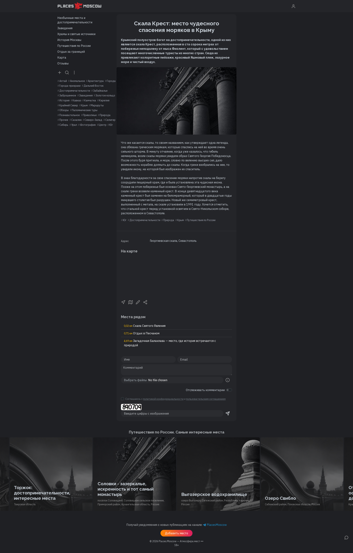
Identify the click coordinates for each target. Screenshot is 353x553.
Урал (74, 124)
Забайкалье (100, 90)
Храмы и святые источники (76, 34)
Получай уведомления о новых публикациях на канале (176, 525)
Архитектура (96, 81)
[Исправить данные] (138, 302)
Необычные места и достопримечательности (74, 20)
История (64, 100)
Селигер (110, 120)
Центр (102, 124)
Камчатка (90, 100)
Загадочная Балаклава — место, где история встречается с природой (170, 343)
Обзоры (64, 110)
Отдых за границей (71, 51)
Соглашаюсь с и (175, 399)
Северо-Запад (93, 120)
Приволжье (90, 115)
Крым (84, 105)
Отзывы (63, 63)
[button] (123, 302)
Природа (105, 115)
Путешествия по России (74, 46)
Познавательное (69, 115)
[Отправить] (227, 413)
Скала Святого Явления (144, 326)
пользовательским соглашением (206, 399)
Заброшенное (67, 95)
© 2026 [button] (176, 541)
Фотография (88, 124)
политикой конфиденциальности (163, 399)
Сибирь (63, 124)
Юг (111, 124)
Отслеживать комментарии (205, 390)
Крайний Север (68, 105)
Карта (61, 57)
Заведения (64, 28)
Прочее (63, 120)
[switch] (229, 389)
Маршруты (97, 105)
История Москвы (69, 40)
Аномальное (77, 81)
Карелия (104, 100)
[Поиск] (67, 72)
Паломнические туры (84, 110)
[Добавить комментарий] (346, 537)
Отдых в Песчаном (141, 333)
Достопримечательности (74, 90)
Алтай (63, 81)
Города (111, 81)
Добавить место (176, 533)
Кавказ (77, 100)
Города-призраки (70, 85)
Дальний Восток (94, 85)
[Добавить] (59, 72)
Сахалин (76, 120)
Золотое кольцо (105, 95)
